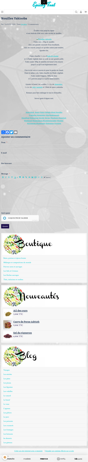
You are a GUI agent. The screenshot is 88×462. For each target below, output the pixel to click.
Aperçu (47, 177)
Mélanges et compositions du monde (17, 262)
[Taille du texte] (12, 177)
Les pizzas (7, 383)
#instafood (62, 118)
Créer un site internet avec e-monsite (28, 451)
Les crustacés (8, 425)
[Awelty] (61, 458)
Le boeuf (6, 400)
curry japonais (37, 87)
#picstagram (31, 123)
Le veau (6, 404)
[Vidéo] (35, 177)
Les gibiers (7, 412)
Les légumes (8, 387)
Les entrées (7, 374)
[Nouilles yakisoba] (44, 39)
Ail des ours (20, 310)
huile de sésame (52, 56)
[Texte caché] (29, 177)
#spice (42, 112)
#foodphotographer (49, 121)
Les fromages (8, 430)
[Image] (32, 177)
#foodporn (54, 118)
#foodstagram (37, 121)
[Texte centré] (23, 177)
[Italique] (5, 177)
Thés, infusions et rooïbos (13, 279)
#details (48, 112)
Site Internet (6, 163)
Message (4, 174)
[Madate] (27, 458)
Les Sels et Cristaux (10, 271)
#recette (41, 118)
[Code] (38, 177)
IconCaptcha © (35, 220)
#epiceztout (30, 112)
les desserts (7, 438)
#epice (37, 112)
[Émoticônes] (41, 177)
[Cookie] (4, 457)
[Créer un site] (10, 458)
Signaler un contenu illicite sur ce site (59, 451)
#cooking (57, 123)
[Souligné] (9, 177)
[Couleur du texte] (16, 177)
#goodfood (25, 118)
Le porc (6, 417)
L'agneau (6, 408)
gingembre (58, 84)
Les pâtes (24, 24)
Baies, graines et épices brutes (14, 258)
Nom (3, 142)
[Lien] (26, 177)
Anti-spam (5, 213)
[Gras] (2, 177)
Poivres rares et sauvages (12, 266)
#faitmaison (49, 123)
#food (53, 112)
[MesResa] (44, 458)
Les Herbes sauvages (11, 275)
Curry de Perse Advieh (26, 321)
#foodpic (60, 121)
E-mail (4, 153)
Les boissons (8, 434)
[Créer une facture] (78, 458)
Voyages (6, 370)
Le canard (7, 395)
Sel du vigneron (22, 332)
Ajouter (5, 226)
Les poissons (8, 421)
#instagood (28, 121)
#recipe (47, 118)
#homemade (40, 123)
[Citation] (20, 177)
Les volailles (7, 391)
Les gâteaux (7, 442)
